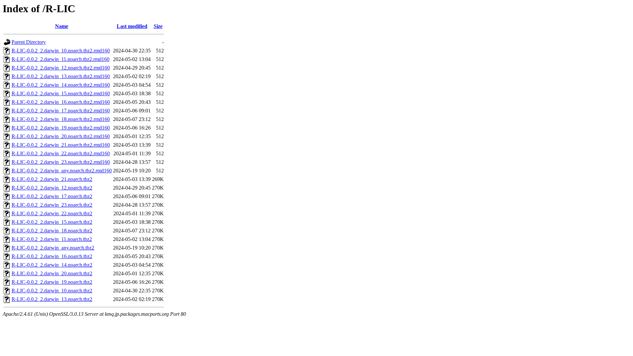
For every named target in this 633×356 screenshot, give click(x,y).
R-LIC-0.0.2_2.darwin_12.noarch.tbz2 (52, 188)
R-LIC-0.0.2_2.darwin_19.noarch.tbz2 (52, 282)
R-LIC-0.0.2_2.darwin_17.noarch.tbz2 (52, 196)
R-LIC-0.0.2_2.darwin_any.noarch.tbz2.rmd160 (62, 170)
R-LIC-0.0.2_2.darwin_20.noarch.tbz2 (52, 273)
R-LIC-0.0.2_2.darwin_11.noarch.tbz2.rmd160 (60, 59)
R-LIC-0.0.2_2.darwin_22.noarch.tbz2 (52, 213)
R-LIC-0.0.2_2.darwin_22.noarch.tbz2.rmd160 (61, 153)
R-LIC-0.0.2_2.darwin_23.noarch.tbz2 (52, 205)
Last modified (132, 26)
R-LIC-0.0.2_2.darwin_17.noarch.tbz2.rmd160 (61, 110)
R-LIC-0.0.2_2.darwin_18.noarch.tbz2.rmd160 (61, 119)
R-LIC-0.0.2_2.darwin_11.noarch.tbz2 (52, 239)
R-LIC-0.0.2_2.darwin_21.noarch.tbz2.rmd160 (61, 145)
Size (158, 26)
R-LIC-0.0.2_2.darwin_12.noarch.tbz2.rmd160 (61, 68)
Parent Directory (29, 42)
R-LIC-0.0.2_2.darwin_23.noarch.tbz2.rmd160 (61, 162)
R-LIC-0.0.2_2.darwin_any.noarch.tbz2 (53, 248)
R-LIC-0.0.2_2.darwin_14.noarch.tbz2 (52, 265)
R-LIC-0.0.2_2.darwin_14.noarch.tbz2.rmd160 (61, 85)
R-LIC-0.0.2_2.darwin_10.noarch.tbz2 (52, 290)
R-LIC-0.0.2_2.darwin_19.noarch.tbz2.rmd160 (61, 128)
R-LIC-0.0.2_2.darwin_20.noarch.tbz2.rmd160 (61, 136)
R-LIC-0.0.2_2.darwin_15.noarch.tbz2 (52, 222)
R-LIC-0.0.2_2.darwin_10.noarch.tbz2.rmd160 (61, 50)
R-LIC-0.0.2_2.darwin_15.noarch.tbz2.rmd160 (61, 93)
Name (61, 26)
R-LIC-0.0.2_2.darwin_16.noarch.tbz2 (52, 256)
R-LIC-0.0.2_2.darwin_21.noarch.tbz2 (52, 179)
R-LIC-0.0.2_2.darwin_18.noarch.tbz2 (52, 230)
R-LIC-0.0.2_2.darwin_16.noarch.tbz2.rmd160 (61, 102)
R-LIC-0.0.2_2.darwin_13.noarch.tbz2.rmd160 (61, 76)
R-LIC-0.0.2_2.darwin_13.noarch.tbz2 (52, 299)
